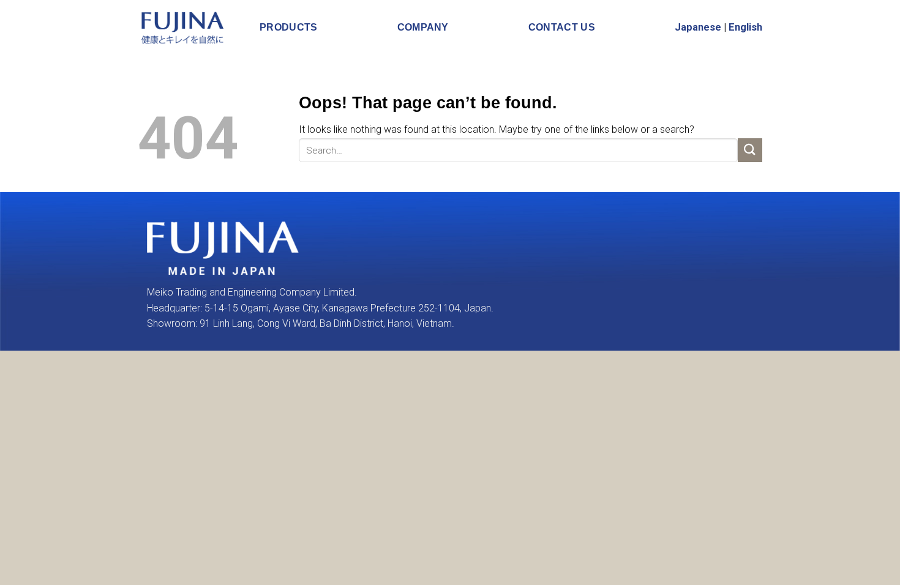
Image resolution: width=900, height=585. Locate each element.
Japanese (698, 27)
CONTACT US (561, 27)
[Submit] (750, 150)
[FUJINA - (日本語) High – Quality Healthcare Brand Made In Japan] (183, 27)
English (745, 27)
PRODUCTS (289, 27)
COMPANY (423, 27)
